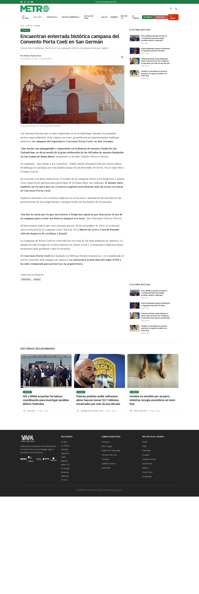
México (145, 468)
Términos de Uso (109, 455)
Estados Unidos (149, 459)
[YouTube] (32, 2)
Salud (63, 457)
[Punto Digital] (46, 459)
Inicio (22, 26)
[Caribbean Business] (38, 459)
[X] (25, 2)
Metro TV (65, 464)
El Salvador (147, 476)
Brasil (144, 442)
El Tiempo (65, 468)
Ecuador (145, 455)
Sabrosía (65, 476)
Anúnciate (106, 468)
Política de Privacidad (111, 450)
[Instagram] (28, 2)
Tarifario (105, 459)
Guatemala (147, 463)
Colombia (146, 450)
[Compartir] (122, 57)
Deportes (65, 453)
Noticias (29, 26)
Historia (37, 279)
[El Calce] (31, 459)
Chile (144, 446)
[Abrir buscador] (170, 8)
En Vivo (64, 442)
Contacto (106, 442)
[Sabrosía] (53, 459)
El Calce (64, 479)
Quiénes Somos (109, 463)
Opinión (64, 461)
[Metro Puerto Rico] (23, 459)
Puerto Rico (26, 279)
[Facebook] (21, 2)
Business (65, 472)
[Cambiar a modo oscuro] (176, 8)
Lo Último (65, 445)
